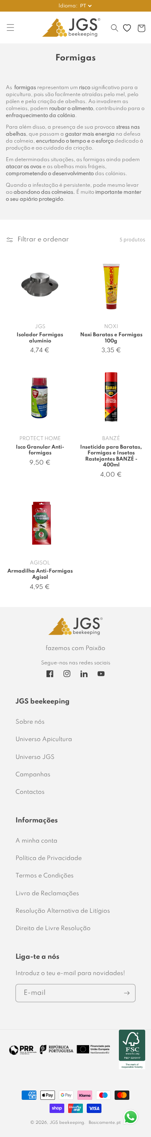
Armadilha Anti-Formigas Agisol (40, 574)
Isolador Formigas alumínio (40, 338)
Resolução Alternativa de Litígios (62, 911)
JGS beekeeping (67, 1122)
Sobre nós (30, 722)
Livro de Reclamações (47, 894)
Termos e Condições (44, 876)
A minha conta (36, 841)
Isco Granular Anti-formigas (40, 450)
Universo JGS (35, 757)
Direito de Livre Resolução (53, 928)
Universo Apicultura (43, 739)
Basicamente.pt (105, 1122)
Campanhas (32, 775)
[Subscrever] (126, 993)
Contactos (30, 792)
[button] (114, 31)
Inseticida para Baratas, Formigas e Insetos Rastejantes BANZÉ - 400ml (111, 456)
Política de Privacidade (48, 858)
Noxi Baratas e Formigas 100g (111, 338)
